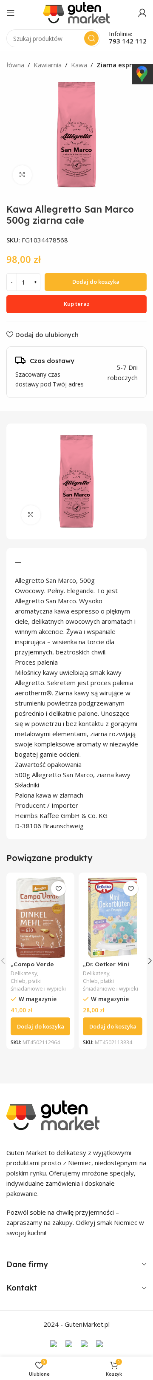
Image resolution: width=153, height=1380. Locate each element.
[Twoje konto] (142, 12)
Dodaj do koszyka (95, 281)
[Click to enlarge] (22, 174)
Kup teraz (77, 304)
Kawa (79, 65)
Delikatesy (24, 973)
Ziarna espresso (121, 65)
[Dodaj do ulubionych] (58, 888)
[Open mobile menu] (10, 12)
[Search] (91, 38)
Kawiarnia (48, 65)
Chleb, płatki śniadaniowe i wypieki (38, 984)
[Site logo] (76, 12)
